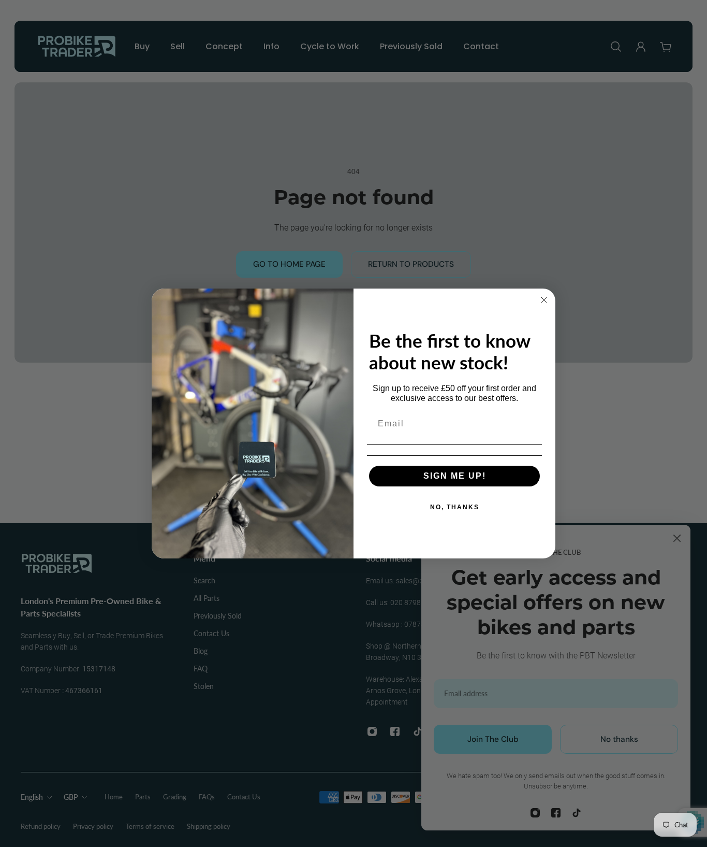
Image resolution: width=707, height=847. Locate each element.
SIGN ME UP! (454, 475)
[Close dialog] (544, 300)
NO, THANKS (454, 507)
